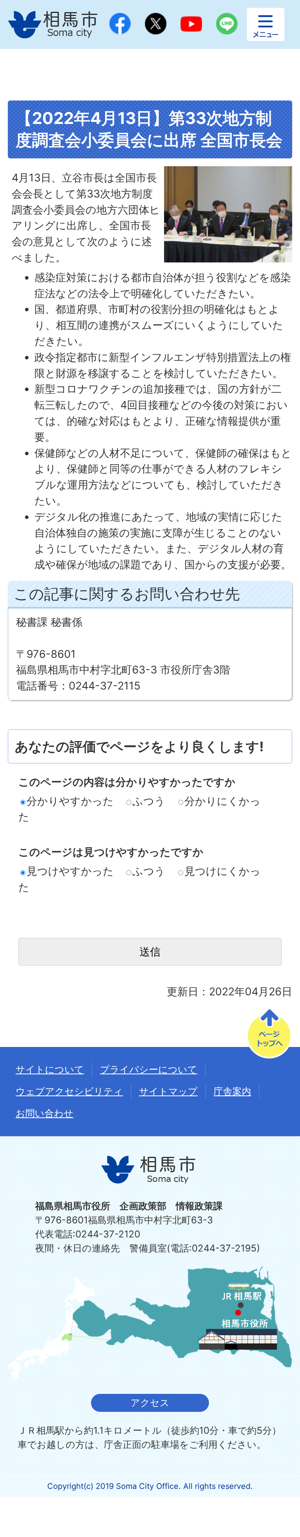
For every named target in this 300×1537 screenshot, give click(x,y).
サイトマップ (168, 1091)
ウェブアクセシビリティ (69, 1091)
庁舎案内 (232, 1091)
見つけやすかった (70, 871)
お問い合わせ (44, 1113)
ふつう (148, 801)
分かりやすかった (70, 801)
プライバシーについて (148, 1069)
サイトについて (50, 1069)
